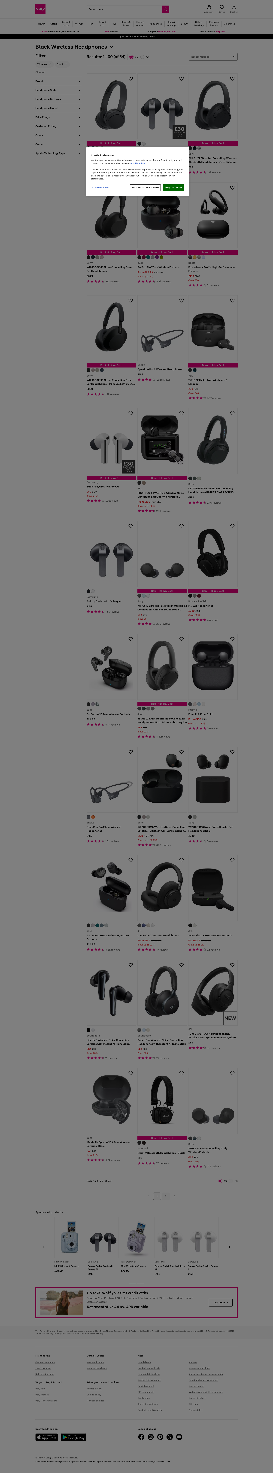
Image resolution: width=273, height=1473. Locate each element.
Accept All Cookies (173, 187)
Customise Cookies (100, 187)
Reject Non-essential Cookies (145, 187)
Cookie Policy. (138, 163)
